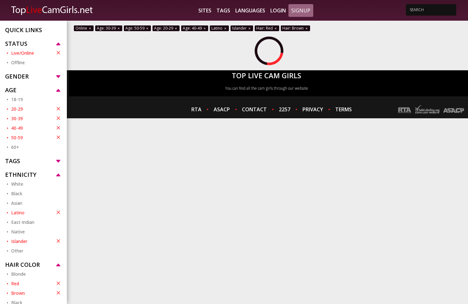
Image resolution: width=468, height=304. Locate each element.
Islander (19, 241)
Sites (204, 10)
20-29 (17, 109)
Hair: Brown (293, 28)
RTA (196, 109)
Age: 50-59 (135, 28)
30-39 (17, 118)
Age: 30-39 (107, 28)
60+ (15, 147)
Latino (18, 213)
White (17, 184)
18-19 (17, 99)
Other (17, 251)
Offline (18, 62)
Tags (223, 10)
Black (16, 193)
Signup (300, 10)
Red (15, 283)
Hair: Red (265, 28)
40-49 (17, 128)
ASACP (222, 109)
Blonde (18, 274)
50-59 (17, 138)
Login (278, 10)
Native (18, 232)
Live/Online (22, 53)
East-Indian (22, 222)
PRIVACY (312, 109)
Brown (18, 293)
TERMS (343, 109)
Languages (250, 10)
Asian (16, 203)
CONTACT (254, 109)
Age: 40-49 (193, 28)
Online (81, 28)
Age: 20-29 (164, 28)
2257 (284, 109)
